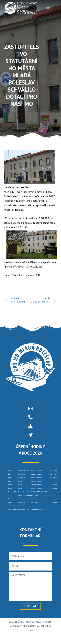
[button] (48, 8)
